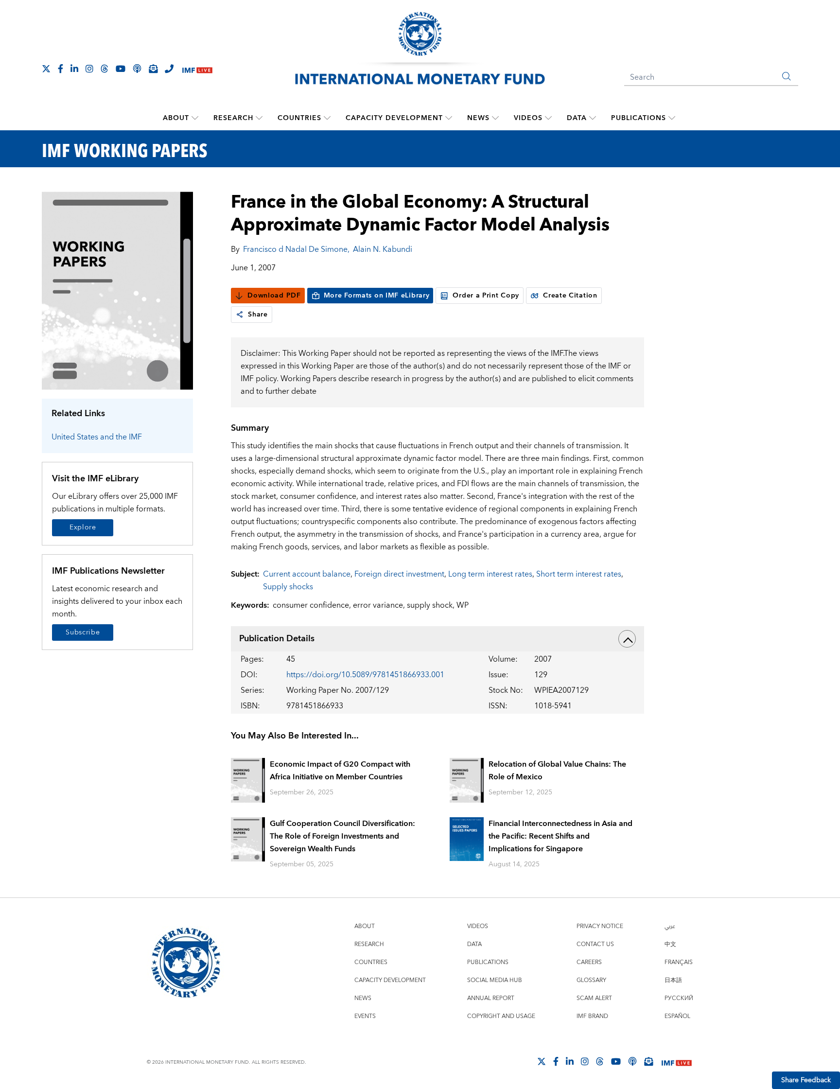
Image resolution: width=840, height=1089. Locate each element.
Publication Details (277, 638)
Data (577, 118)
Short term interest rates (578, 574)
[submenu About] (195, 118)
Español (677, 1016)
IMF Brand (592, 1016)
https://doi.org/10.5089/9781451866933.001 (365, 675)
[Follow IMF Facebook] (60, 68)
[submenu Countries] (327, 118)
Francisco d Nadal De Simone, (296, 249)
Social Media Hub (494, 980)
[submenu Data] (592, 118)
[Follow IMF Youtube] (120, 68)
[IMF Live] (197, 69)
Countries (299, 118)
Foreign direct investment (399, 574)
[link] (239, 314)
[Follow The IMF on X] (46, 68)
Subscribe (83, 632)
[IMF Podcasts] (632, 1061)
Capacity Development (394, 118)
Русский (679, 998)
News (478, 118)
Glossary (591, 980)
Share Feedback (806, 1080)
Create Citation (570, 295)
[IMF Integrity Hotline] (169, 68)
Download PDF (273, 295)
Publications (638, 118)
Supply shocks (288, 587)
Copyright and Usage (501, 1016)
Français (679, 962)
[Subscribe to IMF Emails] (153, 68)
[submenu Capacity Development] (449, 118)
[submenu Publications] (672, 118)
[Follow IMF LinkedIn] (74, 68)
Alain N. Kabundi (382, 249)
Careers (589, 962)
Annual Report (490, 998)
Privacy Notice (600, 926)
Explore (83, 527)
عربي (670, 926)
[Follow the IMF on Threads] (104, 68)
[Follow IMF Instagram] (89, 68)
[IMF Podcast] (137, 68)
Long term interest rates (490, 574)
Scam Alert (594, 998)
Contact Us (595, 944)
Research (233, 118)
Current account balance (306, 574)
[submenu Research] (259, 118)
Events (365, 1016)
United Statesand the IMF (97, 437)
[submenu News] (495, 118)
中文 (670, 944)
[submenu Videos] (548, 118)
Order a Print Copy (486, 295)
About (176, 118)
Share (258, 314)
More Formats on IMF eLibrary (377, 295)
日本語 (673, 980)
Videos (528, 118)
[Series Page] (117, 290)
